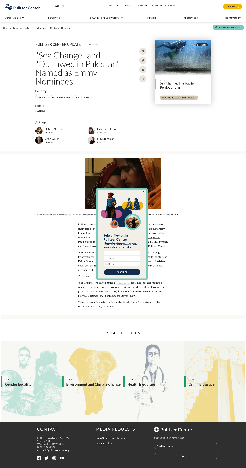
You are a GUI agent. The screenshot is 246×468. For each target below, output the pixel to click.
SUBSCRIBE (122, 272)
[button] (122, 239)
